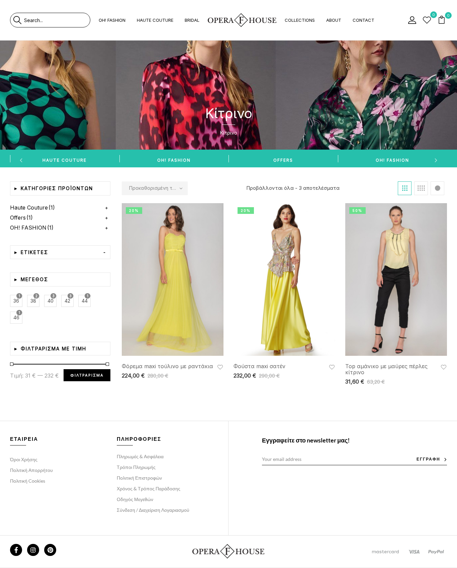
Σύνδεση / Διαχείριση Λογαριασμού (153, 510)
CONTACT (363, 20)
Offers (283, 160)
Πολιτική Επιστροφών (139, 478)
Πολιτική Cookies (27, 481)
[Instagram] (33, 550)
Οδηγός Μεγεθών (135, 499)
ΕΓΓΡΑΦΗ (428, 459)
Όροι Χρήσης (23, 459)
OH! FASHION (174, 160)
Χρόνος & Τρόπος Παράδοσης (148, 488)
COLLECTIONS (300, 20)
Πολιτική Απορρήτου (31, 470)
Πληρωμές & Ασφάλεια (140, 456)
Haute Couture (64, 160)
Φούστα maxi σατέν (259, 366)
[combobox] (57, 20)
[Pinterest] (50, 550)
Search (17, 20)
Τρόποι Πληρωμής (136, 467)
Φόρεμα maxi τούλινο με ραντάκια (167, 366)
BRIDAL (192, 20)
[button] (442, 20)
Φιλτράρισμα (87, 375)
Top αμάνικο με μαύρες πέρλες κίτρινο (386, 369)
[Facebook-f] (16, 550)
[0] (427, 20)
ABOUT (333, 20)
